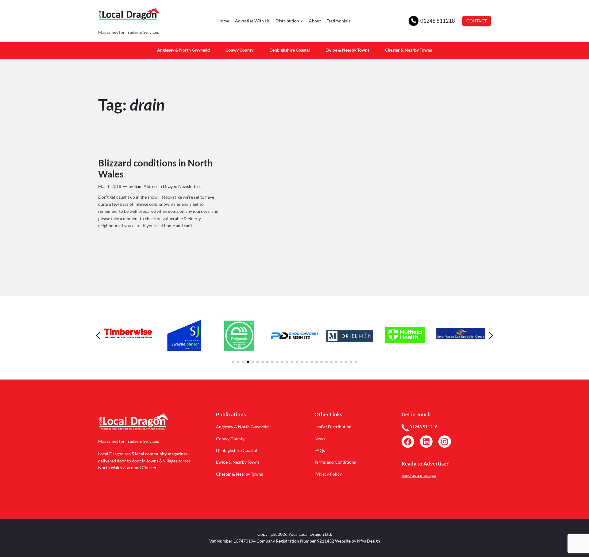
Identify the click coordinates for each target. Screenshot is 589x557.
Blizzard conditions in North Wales (155, 168)
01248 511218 (437, 21)
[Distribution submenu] (301, 21)
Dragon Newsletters (182, 186)
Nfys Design (368, 540)
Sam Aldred (146, 186)
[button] (233, 362)
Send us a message (419, 475)
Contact (476, 20)
